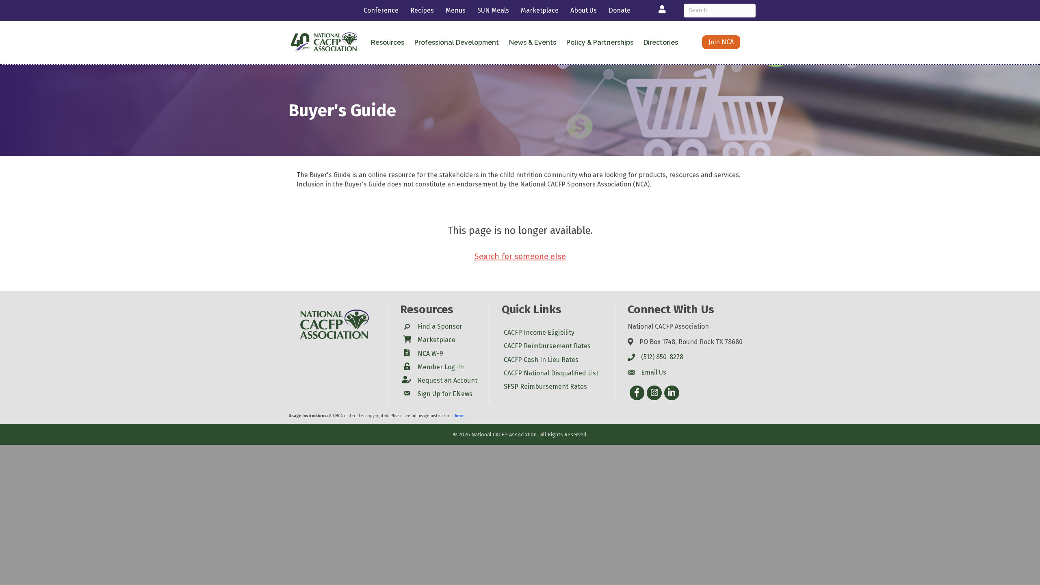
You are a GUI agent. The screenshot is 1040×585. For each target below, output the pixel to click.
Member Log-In (441, 367)
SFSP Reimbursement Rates (545, 386)
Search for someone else (520, 256)
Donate (619, 10)
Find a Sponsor (440, 326)
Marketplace (540, 10)
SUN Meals (493, 10)
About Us (583, 10)
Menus (456, 10)
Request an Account (447, 380)
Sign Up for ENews (445, 394)
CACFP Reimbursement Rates (547, 346)
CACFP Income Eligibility (539, 332)
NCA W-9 (430, 354)
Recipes (422, 10)
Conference (381, 10)
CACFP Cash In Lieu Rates (541, 360)
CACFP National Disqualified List (551, 373)
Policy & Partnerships (599, 42)
